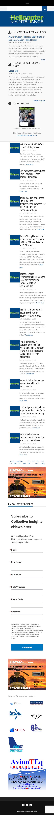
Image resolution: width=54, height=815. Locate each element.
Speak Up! (13, 71)
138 (24, 464)
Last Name (16, 575)
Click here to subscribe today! (27, 135)
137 (19, 464)
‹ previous (19, 461)
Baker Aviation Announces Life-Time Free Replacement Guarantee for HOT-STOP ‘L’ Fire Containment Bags (32, 203)
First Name (16, 562)
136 (15, 464)
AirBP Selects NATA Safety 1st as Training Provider (31, 146)
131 (29, 461)
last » (43, 464)
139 (29, 464)
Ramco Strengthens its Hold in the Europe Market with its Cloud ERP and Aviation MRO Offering (32, 241)
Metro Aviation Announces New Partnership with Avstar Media (31, 383)
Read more (29, 164)
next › (37, 464)
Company (15, 612)
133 (38, 461)
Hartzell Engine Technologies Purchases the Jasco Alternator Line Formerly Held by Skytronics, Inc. (32, 279)
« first (12, 461)
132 (33, 461)
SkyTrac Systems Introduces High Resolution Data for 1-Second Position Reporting (32, 410)
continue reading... (39, 100)
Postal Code (17, 599)
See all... (43, 60)
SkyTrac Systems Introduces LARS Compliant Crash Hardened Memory (32, 173)
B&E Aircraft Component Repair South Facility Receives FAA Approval (30, 312)
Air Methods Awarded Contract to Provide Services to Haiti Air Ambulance (32, 437)
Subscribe (27, 647)
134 (42, 461)
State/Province (18, 587)
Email (13, 550)
